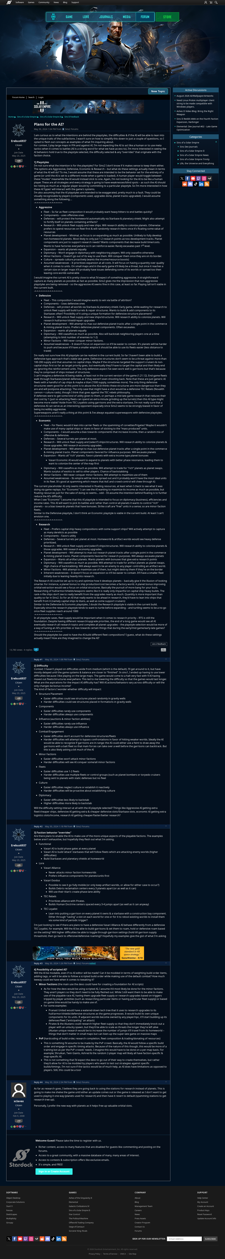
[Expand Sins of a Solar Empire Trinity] (178, 159)
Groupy (9, 1222)
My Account (202, 1202)
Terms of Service (110, 1254)
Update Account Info (206, 1218)
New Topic (158, 91)
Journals (106, 17)
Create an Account (205, 1206)
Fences (9, 1210)
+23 (18, 160)
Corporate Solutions (15, 1202)
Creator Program (142, 1222)
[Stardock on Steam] (209, 178)
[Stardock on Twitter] (182, 178)
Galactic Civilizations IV (79, 1206)
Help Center (202, 1198)
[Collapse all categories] (216, 141)
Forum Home (18, 97)
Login (40, 97)
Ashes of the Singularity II (80, 1198)
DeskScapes (11, 1214)
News (56, 2)
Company (140, 1192)
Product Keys (203, 1210)
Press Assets (140, 1218)
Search (31, 97)
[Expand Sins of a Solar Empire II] (178, 151)
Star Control (74, 1214)
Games (31, 2)
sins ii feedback (159, 644)
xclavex (19, 1101)
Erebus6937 (18, 141)
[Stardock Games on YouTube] (193, 178)
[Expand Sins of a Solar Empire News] (178, 155)
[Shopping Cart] (211, 2)
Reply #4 (38, 1082)
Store (167, 17)
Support (75, 2)
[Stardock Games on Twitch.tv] (198, 178)
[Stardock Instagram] (204, 178)
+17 (18, 1120)
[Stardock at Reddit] (185, 184)
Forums (138, 1230)
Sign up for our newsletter (148, 1238)
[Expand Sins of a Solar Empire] (175, 142)
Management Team (143, 1206)
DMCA (123, 1254)
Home (11, 116)
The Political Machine (78, 1218)
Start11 (9, 1206)
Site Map (132, 1254)
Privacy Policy (94, 1254)
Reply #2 (38, 826)
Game (69, 17)
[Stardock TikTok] (196, 184)
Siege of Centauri (76, 1226)
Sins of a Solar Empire (27, 116)
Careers (138, 1210)
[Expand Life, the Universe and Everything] (178, 163)
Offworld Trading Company (81, 1222)
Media (127, 17)
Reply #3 (38, 963)
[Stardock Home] (9, 2)
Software (20, 2)
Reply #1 (38, 659)
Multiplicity (11, 1218)
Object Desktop (13, 1198)
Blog (65, 2)
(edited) (92, 963)
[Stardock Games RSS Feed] (207, 184)
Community (44, 2)
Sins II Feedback (71, 116)
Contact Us (140, 1226)
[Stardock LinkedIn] (201, 184)
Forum (145, 17)
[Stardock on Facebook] (187, 178)
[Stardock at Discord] (190, 184)
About (137, 1198)
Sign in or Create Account (54, 1171)
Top (166, 659)
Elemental (73, 1202)
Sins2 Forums (71, 129)
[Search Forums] (216, 2)
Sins (51, 17)
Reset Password (204, 1214)
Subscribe (210, 1238)
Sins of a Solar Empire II (50, 116)
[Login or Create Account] (205, 2)
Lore (86, 17)
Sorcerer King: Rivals (78, 1230)
